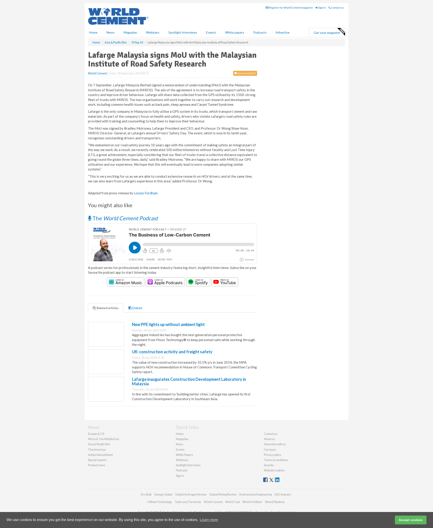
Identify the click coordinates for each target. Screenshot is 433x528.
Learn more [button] (209, 520)
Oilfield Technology (159, 502)
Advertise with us (275, 444)
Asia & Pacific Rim (99, 444)
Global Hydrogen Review (191, 494)
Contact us (337, 7)
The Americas (97, 449)
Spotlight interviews (182, 32)
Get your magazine (327, 32)
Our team (270, 449)
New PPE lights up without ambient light (168, 324)
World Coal (232, 502)
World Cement (97, 73)
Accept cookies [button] (411, 520)
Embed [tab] (137, 308)
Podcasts (260, 32)
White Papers (184, 455)
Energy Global (163, 494)
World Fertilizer (252, 502)
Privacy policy (272, 455)
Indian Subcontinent (100, 455)
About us (269, 439)
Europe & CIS (96, 434)
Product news (96, 465)
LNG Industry (282, 494)
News (179, 444)
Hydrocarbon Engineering (255, 494)
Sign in (322, 7)
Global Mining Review (223, 494)
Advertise (283, 32)
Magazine (130, 32)
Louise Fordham (146, 193)
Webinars (152, 32)
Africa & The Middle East (103, 439)
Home (93, 32)
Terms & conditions (276, 460)
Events (211, 32)
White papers (234, 32)
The (124, 218)
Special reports (97, 460)
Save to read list (246, 73)
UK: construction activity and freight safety (172, 351)
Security (269, 465)
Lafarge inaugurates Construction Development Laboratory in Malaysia (189, 381)
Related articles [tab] (107, 308)
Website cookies (274, 470)
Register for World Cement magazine (291, 7)
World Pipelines (275, 502)
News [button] (110, 32)
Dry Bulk (146, 494)
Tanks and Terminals (188, 502)
